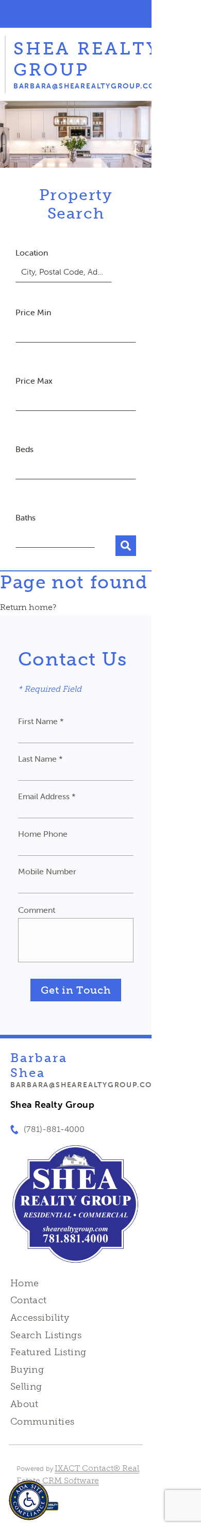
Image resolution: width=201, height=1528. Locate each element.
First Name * (41, 721)
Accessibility (39, 1317)
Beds (24, 449)
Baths (25, 517)
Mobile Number (47, 871)
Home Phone (43, 834)
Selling (26, 1386)
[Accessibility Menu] (29, 1500)
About (24, 1404)
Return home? (28, 607)
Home (24, 1283)
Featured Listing (48, 1352)
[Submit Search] (125, 545)
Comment (36, 910)
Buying (27, 1369)
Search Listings (45, 1335)
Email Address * (47, 796)
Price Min (33, 312)
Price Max (34, 380)
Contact (28, 1300)
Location (31, 252)
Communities (42, 1421)
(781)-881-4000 (54, 1129)
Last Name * (40, 758)
